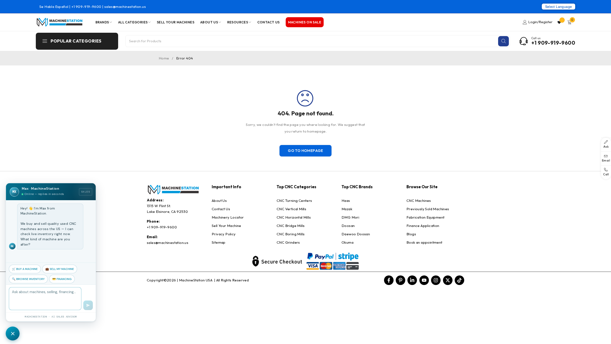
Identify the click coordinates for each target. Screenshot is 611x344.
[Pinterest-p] (400, 280)
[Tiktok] (459, 280)
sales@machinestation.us (125, 6)
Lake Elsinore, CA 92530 (167, 211)
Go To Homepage (305, 150)
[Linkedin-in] (412, 280)
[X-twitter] (448, 280)
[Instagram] (436, 280)
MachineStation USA (196, 280)
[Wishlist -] (560, 22)
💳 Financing (62, 279)
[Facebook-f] (389, 280)
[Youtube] (424, 280)
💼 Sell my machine (59, 269)
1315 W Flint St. (159, 206)
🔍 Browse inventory (28, 279)
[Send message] (88, 305)
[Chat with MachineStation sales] (13, 333)
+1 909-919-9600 (86, 6)
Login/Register (540, 22)
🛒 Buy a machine (25, 269)
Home (164, 58)
